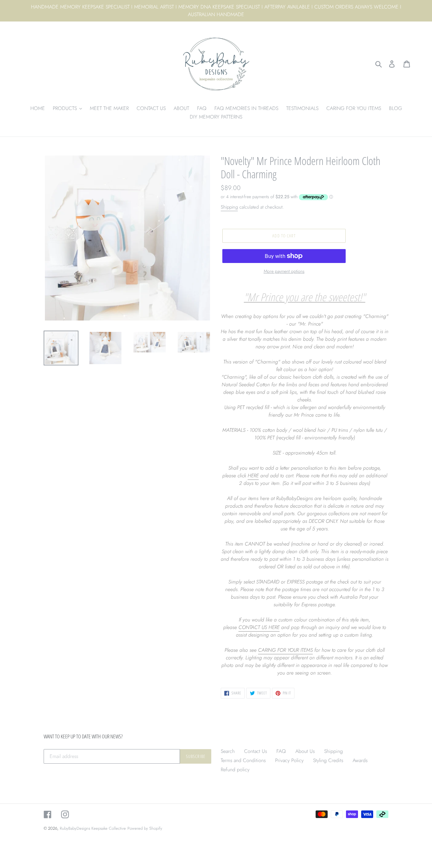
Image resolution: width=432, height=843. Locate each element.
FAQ (281, 751)
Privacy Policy (289, 760)
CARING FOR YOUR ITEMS (285, 650)
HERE (253, 475)
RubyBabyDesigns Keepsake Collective (93, 828)
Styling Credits (328, 760)
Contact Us (255, 751)
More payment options (284, 271)
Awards (360, 760)
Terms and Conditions (243, 760)
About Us (305, 751)
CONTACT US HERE (259, 627)
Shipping (229, 207)
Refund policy (235, 769)
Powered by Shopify (144, 828)
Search (228, 751)
